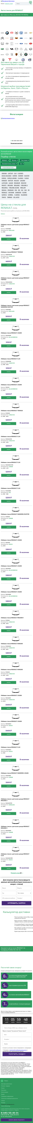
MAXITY (4, 185)
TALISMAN (24, 195)
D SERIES (20, 173)
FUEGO (26, 178)
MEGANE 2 (24, 185)
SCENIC (24, 192)
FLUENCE (20, 178)
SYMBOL (10, 195)
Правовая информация (7, 1096)
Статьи (3, 1100)
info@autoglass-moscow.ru (7, 1110)
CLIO (15, 173)
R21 (22, 190)
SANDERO (18, 192)
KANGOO (4, 180)
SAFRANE (11, 192)
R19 (19, 190)
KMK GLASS (11, 230)
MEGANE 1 (17, 185)
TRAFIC (4, 197)
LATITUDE (5, 183)
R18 (16, 190)
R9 (28, 190)
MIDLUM (23, 187)
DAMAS (15, 175)
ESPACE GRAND (12, 178)
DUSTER (26, 175)
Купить (8, 239)
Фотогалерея (4, 1092)
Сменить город (9, 3)
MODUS (4, 190)
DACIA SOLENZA (6, 175)
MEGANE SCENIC (14, 187)
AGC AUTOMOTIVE (13, 337)
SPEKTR (11, 544)
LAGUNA (22, 180)
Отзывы (3, 1102)
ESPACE (4, 178)
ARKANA (4, 173)
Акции (3, 1088)
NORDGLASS (12, 804)
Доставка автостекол (6, 1083)
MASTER (23, 183)
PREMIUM (11, 190)
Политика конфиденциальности (9, 1098)
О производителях (8, 167)
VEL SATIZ (16, 197)
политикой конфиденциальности (18, 1050)
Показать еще (16, 873)
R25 (25, 190)
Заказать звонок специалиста (16, 1119)
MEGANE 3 (5, 187)
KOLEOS (16, 180)
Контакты (3, 1090)
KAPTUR (10, 180)
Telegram (16, 1110)
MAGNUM (17, 183)
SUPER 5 (4, 195)
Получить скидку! (17, 1054)
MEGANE (10, 185)
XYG (10, 492)
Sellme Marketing (5, 1106)
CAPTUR (10, 173)
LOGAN (11, 183)
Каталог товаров (5, 1086)
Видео (2, 1094)
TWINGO (9, 197)
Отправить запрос (16, 903)
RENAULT (4, 192)
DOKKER (20, 175)
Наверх (6, 1080)
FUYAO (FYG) (12, 256)
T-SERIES (17, 195)
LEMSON (11, 466)
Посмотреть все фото (16, 143)
